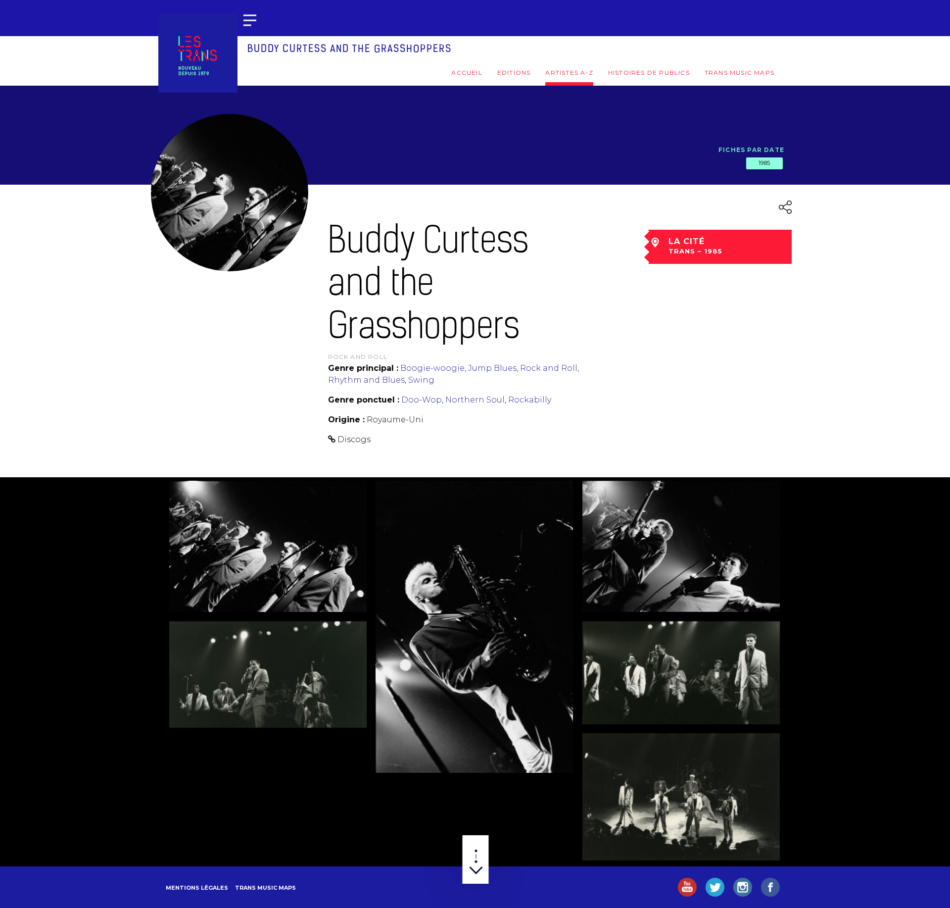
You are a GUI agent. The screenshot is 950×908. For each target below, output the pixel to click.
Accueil (466, 72)
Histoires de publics (649, 72)
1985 (764, 162)
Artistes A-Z (569, 72)
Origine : (346, 419)
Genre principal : (363, 368)
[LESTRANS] (198, 53)
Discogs (354, 439)
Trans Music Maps (739, 72)
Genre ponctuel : (363, 399)
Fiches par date (751, 149)
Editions (514, 72)
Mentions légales (197, 887)
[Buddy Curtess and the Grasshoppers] (268, 546)
